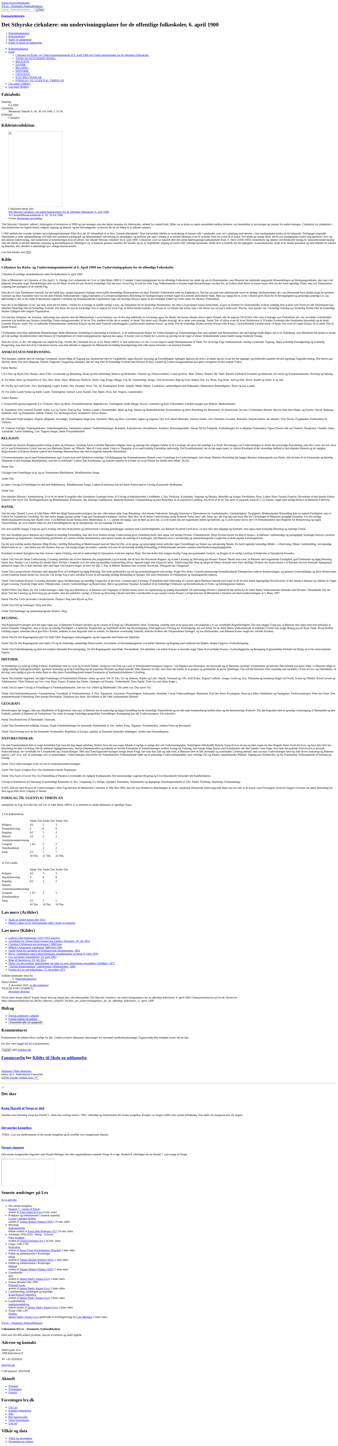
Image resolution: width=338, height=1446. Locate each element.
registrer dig (24, 1049)
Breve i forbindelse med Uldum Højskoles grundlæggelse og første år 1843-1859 (53, 953)
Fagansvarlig (13, 1057)
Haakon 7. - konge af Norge (24, 1209)
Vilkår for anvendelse (20, 1438)
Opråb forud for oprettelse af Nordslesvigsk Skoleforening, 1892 (44, 950)
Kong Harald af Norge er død (22, 1108)
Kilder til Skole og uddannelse (60, 1057)
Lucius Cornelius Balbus (22, 1218)
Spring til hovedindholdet (15, 2)
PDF (28, 252)
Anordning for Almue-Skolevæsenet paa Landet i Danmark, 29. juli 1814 (49, 941)
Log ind (12, 1423)
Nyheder (13, 1386)
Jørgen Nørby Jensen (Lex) (35, 1278)
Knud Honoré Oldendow (22, 1294)
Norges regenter (12, 1147)
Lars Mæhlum (84, 1316)
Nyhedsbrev (15, 1389)
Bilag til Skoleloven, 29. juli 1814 (27, 960)
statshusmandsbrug (18, 1304)
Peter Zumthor (16, 1237)
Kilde (11, 51)
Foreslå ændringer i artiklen (23, 1015)
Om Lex (13, 1407)
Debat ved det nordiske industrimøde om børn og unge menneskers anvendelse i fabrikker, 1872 (61, 963)
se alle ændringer (39, 985)
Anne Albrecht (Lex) (31, 1212)
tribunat (12, 1266)
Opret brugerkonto (18, 1420)
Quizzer (12, 1392)
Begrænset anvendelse (29, 218)
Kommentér (26, 1022)
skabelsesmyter (16, 1228)
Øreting (12, 1313)
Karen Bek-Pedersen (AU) (42, 1231)
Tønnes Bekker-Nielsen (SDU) (37, 1221)
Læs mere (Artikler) (19, 83)
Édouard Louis (16, 1285)
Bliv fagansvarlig (17, 1416)
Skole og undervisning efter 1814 (26, 919)
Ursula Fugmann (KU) (32, 1240)
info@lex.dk (8, 1365)
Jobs (10, 1413)
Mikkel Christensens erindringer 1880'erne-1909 (35, 947)
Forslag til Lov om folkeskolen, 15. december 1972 (36, 969)
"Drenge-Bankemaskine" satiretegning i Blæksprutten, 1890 (41, 966)
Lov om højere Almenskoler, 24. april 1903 (32, 956)
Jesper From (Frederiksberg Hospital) (40, 1250)
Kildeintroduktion (18, 48)
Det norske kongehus (16, 1128)
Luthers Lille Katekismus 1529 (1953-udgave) (34, 937)
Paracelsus (14, 1247)
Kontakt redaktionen (19, 1410)
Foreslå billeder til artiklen (22, 1018)
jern (10, 1275)
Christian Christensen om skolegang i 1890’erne (35, 944)
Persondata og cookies (20, 1441)
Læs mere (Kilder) (18, 86)
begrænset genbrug (19, 991)
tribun (11, 1256)
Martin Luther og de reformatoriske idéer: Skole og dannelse (41, 922)
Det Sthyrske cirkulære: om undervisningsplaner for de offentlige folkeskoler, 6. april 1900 (58, 211)
